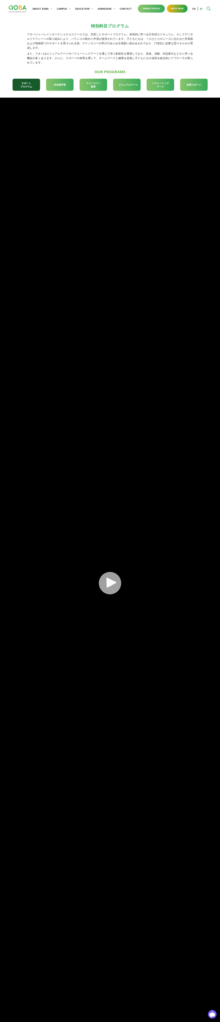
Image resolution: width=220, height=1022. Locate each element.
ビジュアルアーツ (128, 84)
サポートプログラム (26, 84)
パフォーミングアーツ (160, 84)
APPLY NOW (177, 8)
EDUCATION (82, 8)
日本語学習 (60, 84)
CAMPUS (62, 8)
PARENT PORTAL (151, 8)
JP (201, 8)
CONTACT (126, 8)
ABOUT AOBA (40, 8)
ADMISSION (104, 8)
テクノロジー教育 (93, 84)
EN (194, 8)
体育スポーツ (194, 84)
